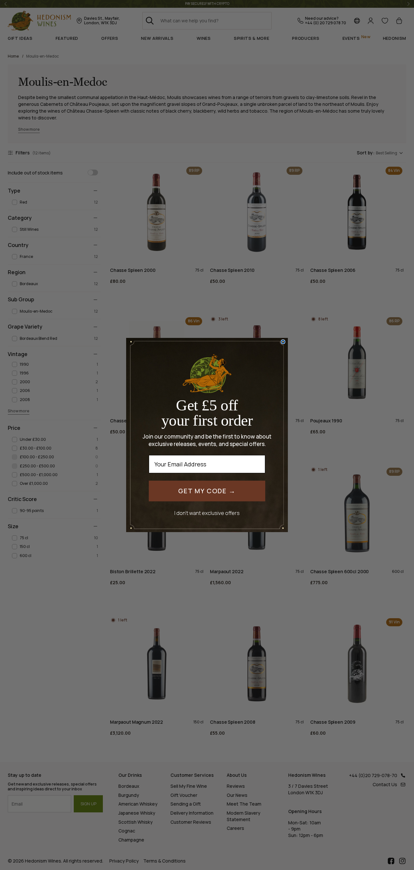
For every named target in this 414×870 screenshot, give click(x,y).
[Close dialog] (283, 341)
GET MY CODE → (207, 490)
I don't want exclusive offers (207, 512)
